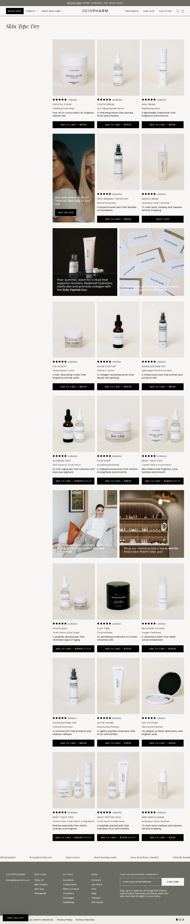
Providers (68, 893)
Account (96, 880)
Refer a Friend (71, 889)
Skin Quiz (39, 889)
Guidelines (69, 902)
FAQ (93, 889)
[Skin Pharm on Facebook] (177, 920)
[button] (32, 11)
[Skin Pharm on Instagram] (180, 920)
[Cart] (182, 11)
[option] (95, 3)
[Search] (178, 11)
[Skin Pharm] (95, 11)
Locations (68, 880)
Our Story (96, 884)
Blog (93, 893)
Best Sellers (41, 884)
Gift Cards (97, 902)
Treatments (70, 884)
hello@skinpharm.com (18, 880)
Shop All (39, 880)
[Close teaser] (27, 915)
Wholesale (40, 893)
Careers (96, 897)
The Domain (108, 3)
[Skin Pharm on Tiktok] (183, 920)
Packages (68, 897)
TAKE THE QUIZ (65, 212)
